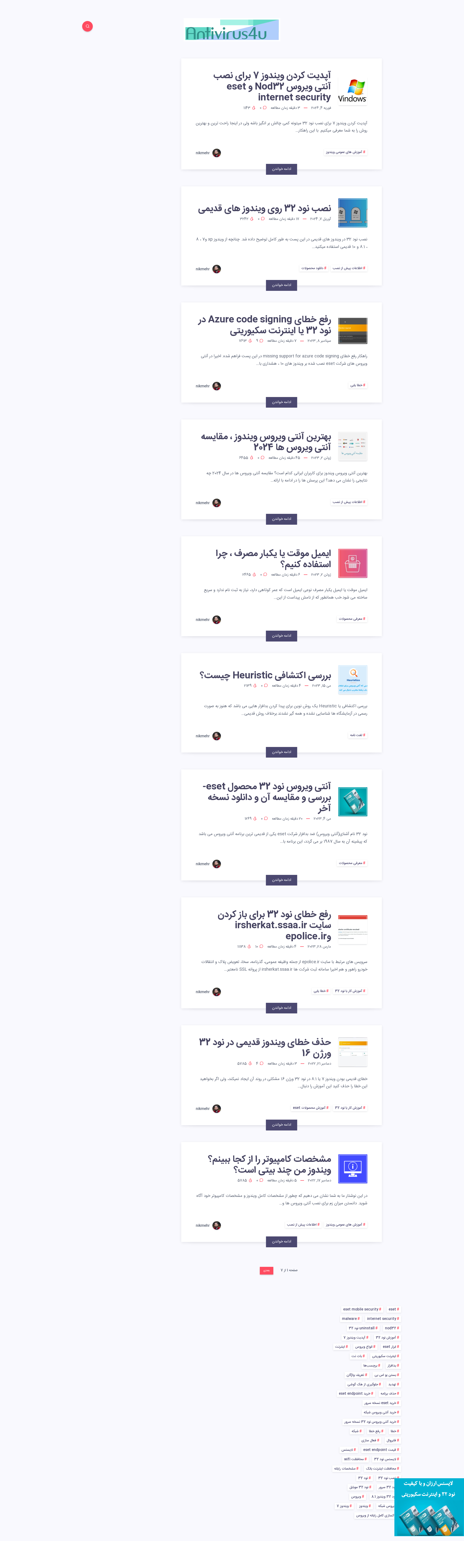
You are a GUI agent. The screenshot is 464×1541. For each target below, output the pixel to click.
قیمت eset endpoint (379, 1450)
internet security (381, 1319)
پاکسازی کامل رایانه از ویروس (376, 1516)
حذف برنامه (388, 1394)
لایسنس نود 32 (385, 1459)
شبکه (355, 1431)
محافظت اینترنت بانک (381, 1469)
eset (392, 1309)
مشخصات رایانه (344, 1469)
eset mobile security (360, 1309)
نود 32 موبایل (358, 1487)
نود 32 (363, 1478)
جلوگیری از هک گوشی (363, 1385)
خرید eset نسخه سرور (380, 1403)
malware (349, 1319)
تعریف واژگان (355, 1375)
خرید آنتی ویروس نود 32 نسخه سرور (370, 1422)
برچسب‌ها (370, 1366)
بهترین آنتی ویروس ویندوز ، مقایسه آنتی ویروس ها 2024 (266, 442)
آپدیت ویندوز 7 (354, 1338)
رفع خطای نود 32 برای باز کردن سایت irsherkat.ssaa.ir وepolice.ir (274, 925)
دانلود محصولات (312, 268)
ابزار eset (389, 1347)
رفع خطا (374, 1431)
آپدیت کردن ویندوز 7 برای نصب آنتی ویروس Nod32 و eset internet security (272, 86)
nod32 (390, 1328)
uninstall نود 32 (362, 1328)
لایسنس (347, 1450)
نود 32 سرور (387, 1487)
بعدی (266, 1270)
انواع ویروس (363, 1347)
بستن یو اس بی (385, 1375)
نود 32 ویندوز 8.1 (383, 1497)
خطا (393, 1431)
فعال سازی (368, 1440)
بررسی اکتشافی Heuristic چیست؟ (265, 675)
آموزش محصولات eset (309, 1108)
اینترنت (340, 1347)
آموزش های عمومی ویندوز (344, 152)
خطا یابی (356, 385)
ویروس (356, 1497)
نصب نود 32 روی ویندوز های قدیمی (264, 208)
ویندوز (363, 1506)
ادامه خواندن (281, 169)
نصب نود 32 (387, 1478)
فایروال (391, 1440)
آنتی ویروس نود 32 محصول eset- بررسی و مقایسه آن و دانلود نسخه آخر (267, 797)
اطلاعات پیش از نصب (347, 268)
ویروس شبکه (387, 1506)
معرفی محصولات (350, 619)
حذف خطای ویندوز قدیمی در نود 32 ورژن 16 (265, 1048)
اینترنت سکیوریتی (384, 1356)
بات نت (357, 1356)
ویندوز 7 (343, 1506)
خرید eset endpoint (354, 1394)
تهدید (392, 1385)
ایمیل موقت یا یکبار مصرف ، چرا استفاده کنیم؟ (273, 559)
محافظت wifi (354, 1459)
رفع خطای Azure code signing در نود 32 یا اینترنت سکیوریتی (264, 325)
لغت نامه (356, 735)
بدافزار (392, 1366)
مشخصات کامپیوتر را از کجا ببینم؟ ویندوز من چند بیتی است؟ (269, 1165)
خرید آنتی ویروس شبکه (380, 1412)
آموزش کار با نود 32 (348, 991)
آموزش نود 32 (386, 1338)
